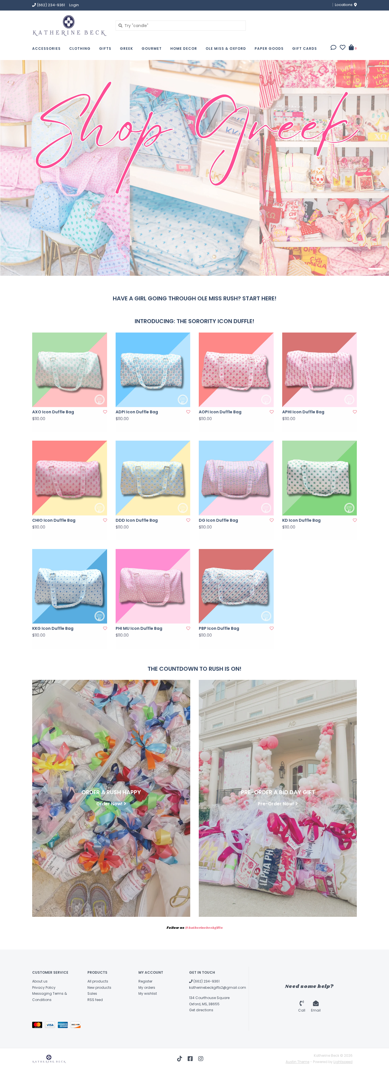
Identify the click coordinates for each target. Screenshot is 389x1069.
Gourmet (152, 48)
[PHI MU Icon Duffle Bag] (153, 586)
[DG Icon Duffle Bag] (236, 478)
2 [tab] (359, 269)
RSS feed (95, 999)
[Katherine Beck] (69, 25)
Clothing (80, 48)
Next (370, 169)
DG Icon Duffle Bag (218, 520)
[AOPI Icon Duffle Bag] (236, 370)
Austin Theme (297, 1061)
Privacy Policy (44, 987)
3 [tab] (375, 269)
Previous (18, 169)
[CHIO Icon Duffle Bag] (69, 478)
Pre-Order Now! (276, 803)
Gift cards (304, 48)
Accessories (46, 48)
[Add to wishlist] (105, 412)
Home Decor (183, 48)
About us (40, 981)
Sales (92, 993)
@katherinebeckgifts (204, 928)
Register (145, 981)
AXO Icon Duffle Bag (53, 412)
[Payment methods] (38, 1025)
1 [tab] (343, 269)
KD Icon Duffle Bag (301, 520)
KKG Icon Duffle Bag (52, 628)
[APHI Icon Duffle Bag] (319, 370)
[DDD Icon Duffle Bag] (153, 478)
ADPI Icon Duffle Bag (137, 412)
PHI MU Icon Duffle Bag (139, 628)
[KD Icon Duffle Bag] (319, 478)
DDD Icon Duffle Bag (137, 520)
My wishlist (147, 993)
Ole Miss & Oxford (226, 48)
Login (74, 5)
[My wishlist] (342, 48)
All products (97, 981)
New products (99, 987)
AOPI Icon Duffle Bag (220, 412)
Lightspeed (343, 1061)
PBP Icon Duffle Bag (219, 628)
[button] (333, 48)
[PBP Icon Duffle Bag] (236, 586)
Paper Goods (269, 48)
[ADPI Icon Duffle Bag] (153, 370)
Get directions (201, 1010)
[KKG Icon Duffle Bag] (69, 586)
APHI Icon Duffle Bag (303, 412)
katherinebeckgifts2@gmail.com (217, 987)
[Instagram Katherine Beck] (201, 1059)
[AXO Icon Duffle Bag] (69, 370)
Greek (126, 48)
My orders (146, 987)
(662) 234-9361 (206, 981)
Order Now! (109, 803)
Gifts (105, 48)
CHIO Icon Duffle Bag (53, 520)
